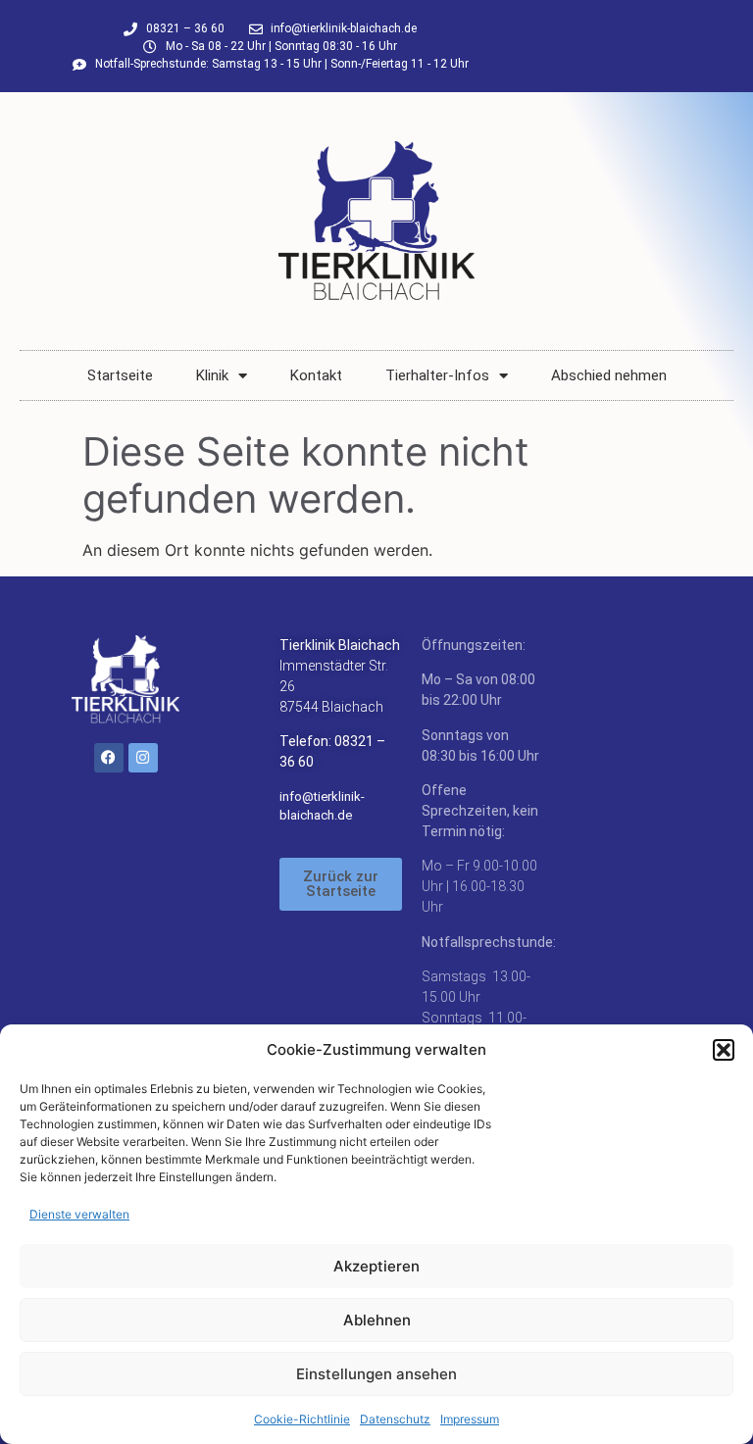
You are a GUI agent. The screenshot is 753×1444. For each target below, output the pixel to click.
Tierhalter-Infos (437, 375)
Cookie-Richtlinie (302, 1419)
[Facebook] (109, 757)
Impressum (469, 1419)
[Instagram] (143, 757)
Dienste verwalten (79, 1214)
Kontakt (316, 375)
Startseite (120, 375)
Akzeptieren (376, 1266)
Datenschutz (395, 1419)
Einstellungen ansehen (376, 1374)
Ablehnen (377, 1320)
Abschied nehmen (609, 375)
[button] (723, 1050)
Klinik (212, 375)
